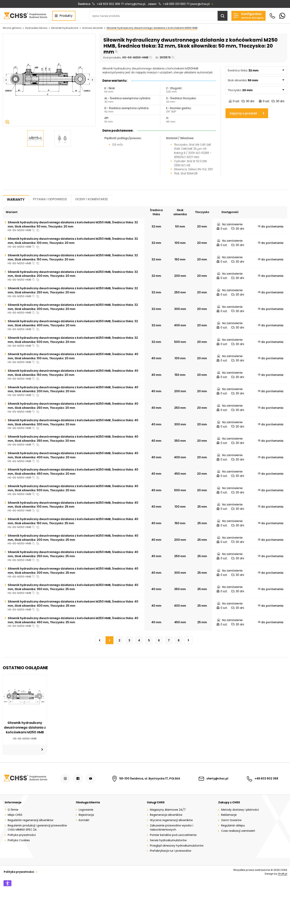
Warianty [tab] (16, 199)
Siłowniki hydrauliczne (64, 28)
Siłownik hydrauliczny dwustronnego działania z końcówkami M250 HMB (152, 28)
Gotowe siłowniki (92, 28)
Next (92, 80)
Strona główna (12, 28)
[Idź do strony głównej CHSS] (25, 778)
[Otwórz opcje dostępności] (7, 883)
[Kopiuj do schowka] (116, 52)
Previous (6, 80)
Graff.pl (282, 873)
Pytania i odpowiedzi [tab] (50, 199)
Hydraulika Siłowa (36, 28)
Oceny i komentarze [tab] (91, 199)
